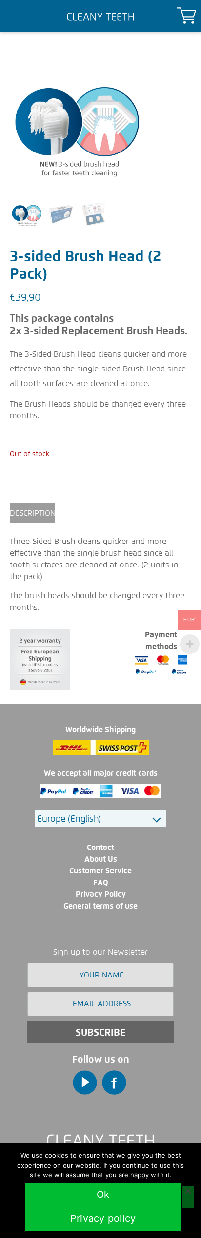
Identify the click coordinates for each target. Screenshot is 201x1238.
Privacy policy (103, 1218)
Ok (103, 1194)
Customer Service (100, 870)
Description (32, 513)
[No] (188, 1197)
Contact (100, 847)
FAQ (100, 882)
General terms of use (100, 906)
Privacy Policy (101, 894)
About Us (100, 859)
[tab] (32, 513)
